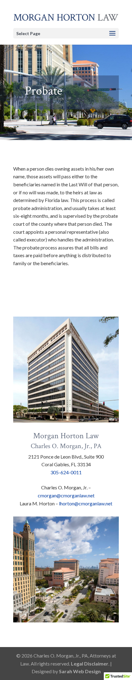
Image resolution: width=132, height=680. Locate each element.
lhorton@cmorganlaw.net (85, 503)
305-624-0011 (66, 472)
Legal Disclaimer (89, 663)
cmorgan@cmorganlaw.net (66, 495)
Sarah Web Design (80, 671)
